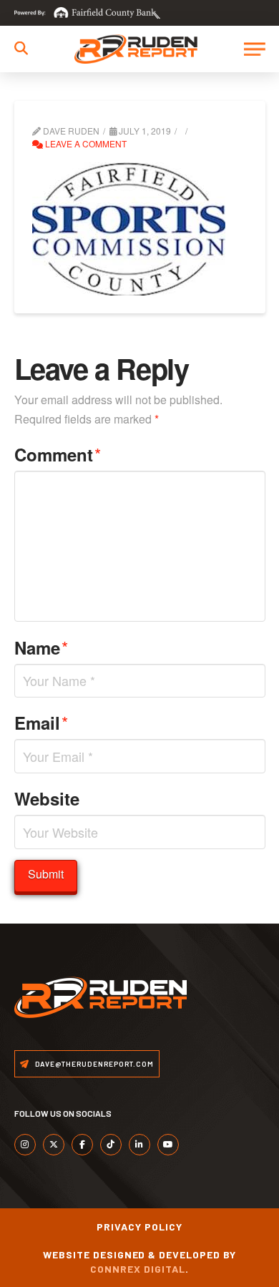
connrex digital (137, 1269)
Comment (58, 453)
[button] (21, 48)
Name (41, 647)
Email (41, 722)
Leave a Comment (85, 143)
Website (46, 798)
